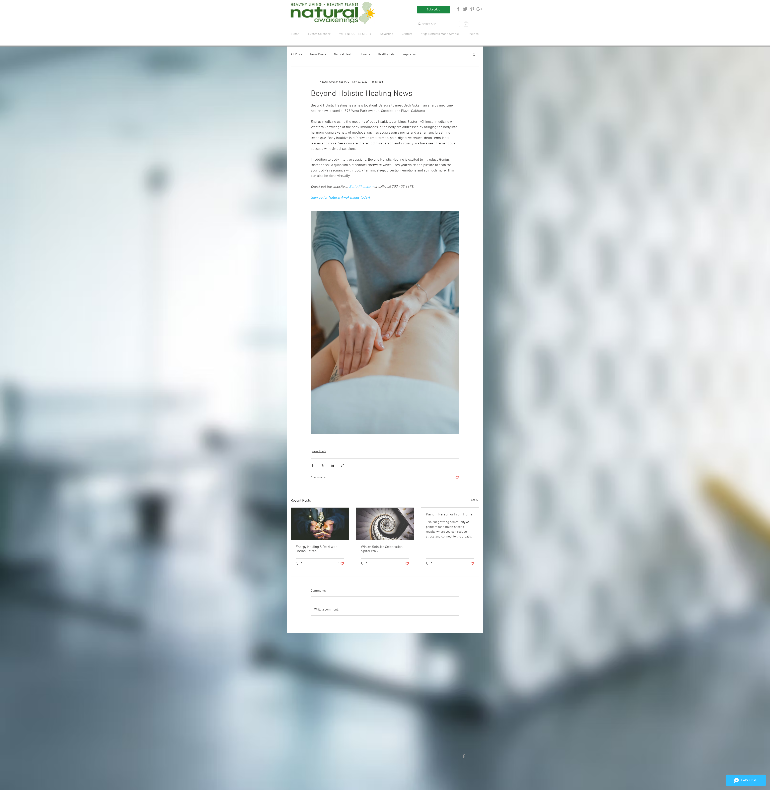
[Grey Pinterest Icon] (472, 9)
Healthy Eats (386, 54)
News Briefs (318, 54)
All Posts (296, 54)
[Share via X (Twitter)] (322, 465)
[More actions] (456, 82)
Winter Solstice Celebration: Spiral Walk (382, 549)
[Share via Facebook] (313, 465)
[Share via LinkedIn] (332, 465)
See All (475, 500)
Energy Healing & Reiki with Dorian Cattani (316, 549)
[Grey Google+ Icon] (479, 9)
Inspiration (409, 54)
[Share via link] (342, 465)
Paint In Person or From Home (449, 514)
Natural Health (343, 54)
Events (365, 54)
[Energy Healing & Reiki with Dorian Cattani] (320, 524)
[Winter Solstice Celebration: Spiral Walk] (385, 524)
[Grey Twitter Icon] (465, 9)
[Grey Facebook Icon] (458, 9)
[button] (466, 24)
